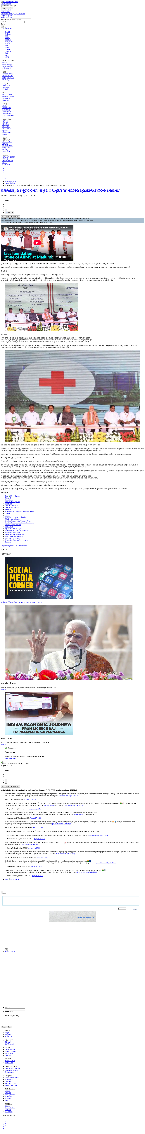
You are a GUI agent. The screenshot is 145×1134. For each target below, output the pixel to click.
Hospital (8, 509)
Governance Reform (12, 507)
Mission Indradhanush (12, 519)
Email (8, 1007)
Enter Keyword (6, 19)
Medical (8, 513)
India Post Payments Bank (14, 536)
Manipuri (8, 51)
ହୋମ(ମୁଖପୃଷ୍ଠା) (10, 181)
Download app (6, 4)
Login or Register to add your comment (14, 546)
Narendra (6, 10)
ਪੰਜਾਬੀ (7, 57)
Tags (7, 496)
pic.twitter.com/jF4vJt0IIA (74, 805)
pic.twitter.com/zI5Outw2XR (32, 844)
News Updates (10, 183)
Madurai (8, 498)
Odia (6, 53)
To (2, 24)
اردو (6, 55)
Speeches (8, 542)
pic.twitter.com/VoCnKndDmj (86, 872)
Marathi (7, 47)
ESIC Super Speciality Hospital (15, 517)
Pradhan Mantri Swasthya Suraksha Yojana (19, 511)
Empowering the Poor (12, 532)
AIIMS (7, 515)
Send (9, 1027)
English (7, 32)
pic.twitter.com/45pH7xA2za (106, 863)
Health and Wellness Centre (14, 534)
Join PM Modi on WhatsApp (10, 216)
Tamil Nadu (9, 500)
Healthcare (8, 504)
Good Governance (11, 505)
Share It (3, 894)
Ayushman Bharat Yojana (13, 529)
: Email (9, 1011)
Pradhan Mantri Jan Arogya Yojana (17, 530)
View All (4, 689)
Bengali (7, 38)
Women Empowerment (13, 525)
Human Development (12, 502)
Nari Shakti (9, 527)
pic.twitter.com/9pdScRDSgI (65, 853)
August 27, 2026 (30, 799)
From (3, 22)
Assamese (8, 49)
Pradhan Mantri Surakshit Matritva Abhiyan (19, 523)
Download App (10, 758)
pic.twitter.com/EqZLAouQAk (69, 796)
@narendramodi (49, 805)
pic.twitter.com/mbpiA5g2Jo (98, 835)
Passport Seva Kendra (12, 538)
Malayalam (9, 42)
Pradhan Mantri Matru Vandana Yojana (18, 521)
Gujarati (8, 34)
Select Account (10, 951)
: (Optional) (12, 1016)
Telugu (7, 43)
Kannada (8, 40)
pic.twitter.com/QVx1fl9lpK (61, 824)
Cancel (4, 1027)
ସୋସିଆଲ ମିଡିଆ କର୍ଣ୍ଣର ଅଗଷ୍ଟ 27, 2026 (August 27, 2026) (21, 602)
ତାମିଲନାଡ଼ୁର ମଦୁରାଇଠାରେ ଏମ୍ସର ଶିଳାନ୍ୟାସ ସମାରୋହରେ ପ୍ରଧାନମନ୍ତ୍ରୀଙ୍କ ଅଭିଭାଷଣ (60, 190)
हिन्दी (6, 36)
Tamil (7, 45)
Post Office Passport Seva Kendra (16, 540)
